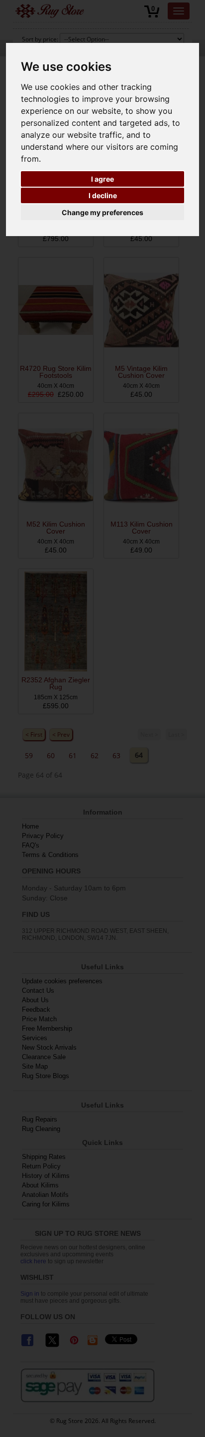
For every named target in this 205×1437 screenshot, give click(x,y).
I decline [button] (103, 195)
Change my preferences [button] (102, 212)
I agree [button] (102, 179)
